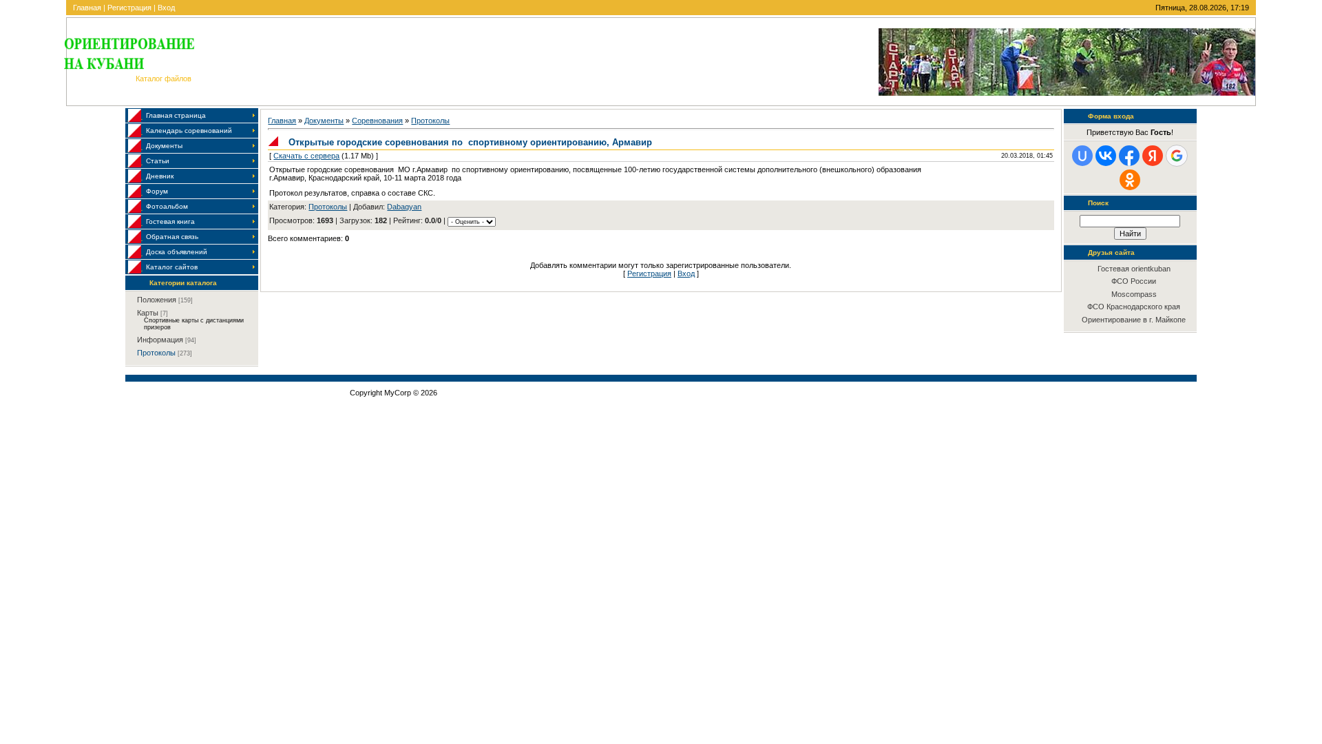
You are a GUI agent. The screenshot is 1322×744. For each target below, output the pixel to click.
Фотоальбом (167, 206)
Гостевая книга (170, 221)
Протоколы (156, 353)
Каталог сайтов (172, 267)
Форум (157, 191)
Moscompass (1134, 294)
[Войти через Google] (1177, 156)
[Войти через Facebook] (1129, 155)
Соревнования (377, 120)
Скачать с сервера (306, 156)
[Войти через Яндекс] (1152, 155)
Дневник (160, 176)
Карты (147, 313)
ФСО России (1133, 281)
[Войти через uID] (1082, 155)
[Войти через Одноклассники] (1130, 179)
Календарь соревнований (189, 130)
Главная (87, 7)
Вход (166, 7)
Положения (156, 300)
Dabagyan (404, 207)
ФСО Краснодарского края (1133, 306)
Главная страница (176, 115)
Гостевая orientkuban (1134, 269)
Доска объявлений (176, 252)
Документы (164, 145)
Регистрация (129, 7)
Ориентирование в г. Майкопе (1134, 320)
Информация (160, 339)
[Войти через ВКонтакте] (1105, 155)
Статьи (157, 161)
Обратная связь (172, 236)
